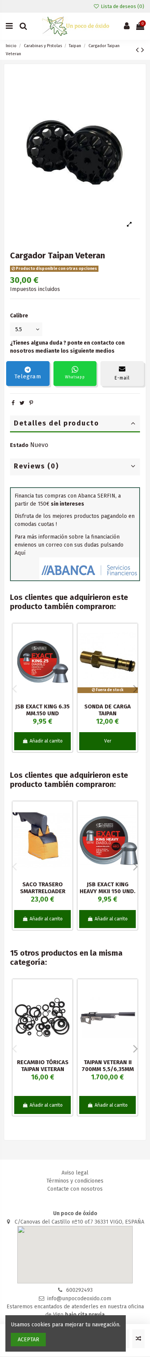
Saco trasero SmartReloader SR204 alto (42, 891)
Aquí (20, 553)
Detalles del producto (56, 423)
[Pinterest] (31, 403)
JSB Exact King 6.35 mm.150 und (42, 710)
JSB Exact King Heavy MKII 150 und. (107, 888)
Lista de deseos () (122, 6)
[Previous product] (138, 50)
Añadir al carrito (46, 741)
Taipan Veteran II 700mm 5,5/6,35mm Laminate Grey (108, 1069)
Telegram (28, 376)
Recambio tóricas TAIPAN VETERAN (42, 1066)
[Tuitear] (22, 403)
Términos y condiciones (75, 1181)
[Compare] (67, 648)
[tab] (75, 424)
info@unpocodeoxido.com (79, 1298)
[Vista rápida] (67, 661)
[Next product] (142, 50)
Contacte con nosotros (75, 1189)
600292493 (79, 1290)
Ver (107, 741)
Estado (19, 445)
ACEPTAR (28, 1339)
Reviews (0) (36, 466)
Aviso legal (75, 1173)
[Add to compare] (138, 1338)
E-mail (122, 378)
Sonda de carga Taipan (107, 710)
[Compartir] (13, 403)
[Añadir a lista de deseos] (67, 635)
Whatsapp (75, 377)
